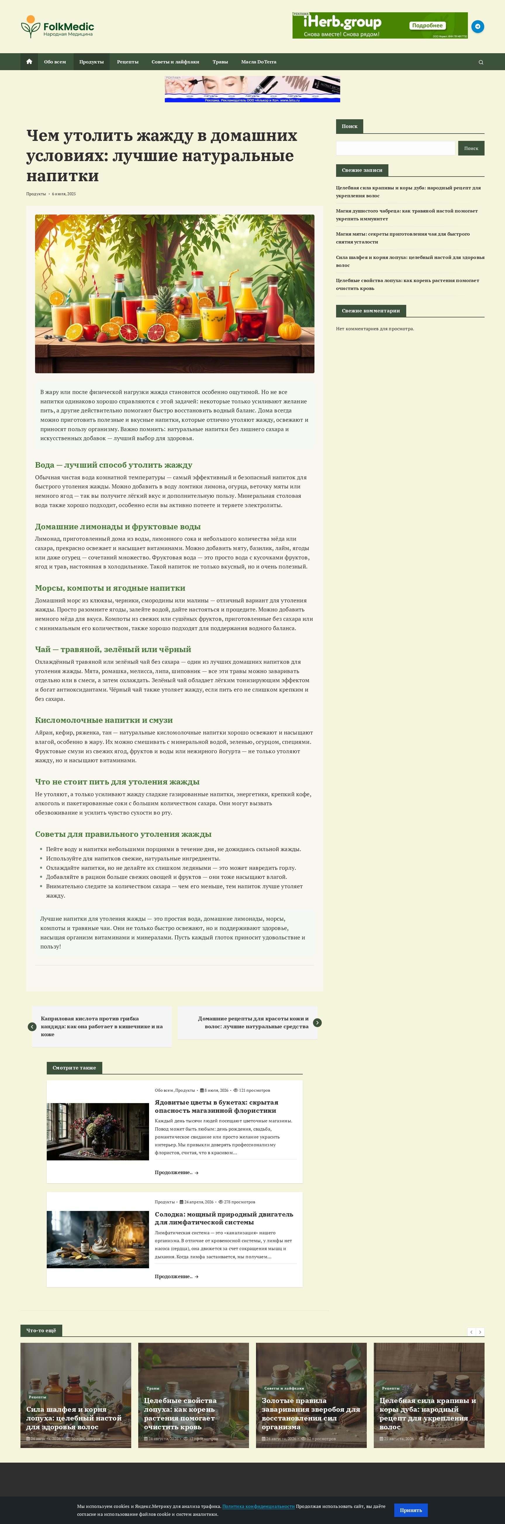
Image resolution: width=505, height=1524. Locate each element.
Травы (220, 61)
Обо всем (55, 61)
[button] (471, 1332)
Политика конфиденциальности (258, 1506)
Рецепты (128, 61)
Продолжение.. (174, 1172)
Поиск (349, 126)
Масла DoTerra (258, 61)
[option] (75, 1395)
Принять (411, 1510)
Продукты (91, 61)
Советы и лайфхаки (175, 61)
